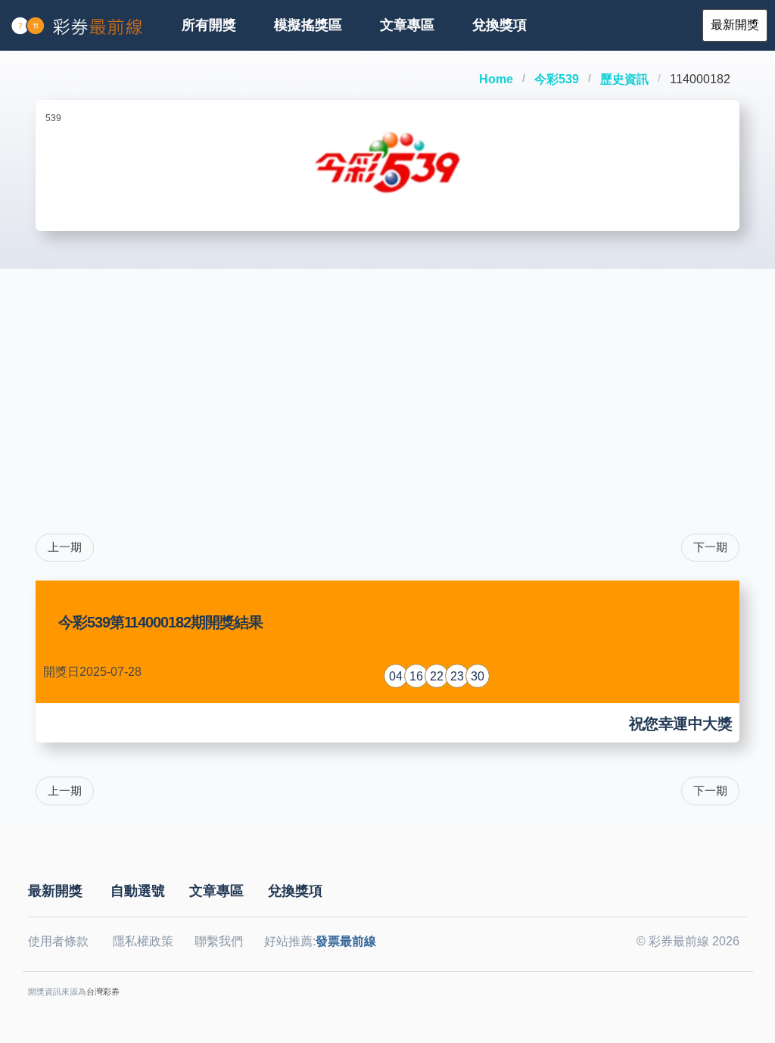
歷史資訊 (624, 79)
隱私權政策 (143, 941)
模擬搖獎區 (308, 25)
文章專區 (407, 25)
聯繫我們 (219, 941)
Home (496, 79)
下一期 (710, 546)
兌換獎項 (499, 25)
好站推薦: (320, 941)
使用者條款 (58, 941)
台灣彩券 (103, 991)
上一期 (65, 546)
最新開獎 (55, 890)
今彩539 (556, 79)
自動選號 (137, 890)
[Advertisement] (387, 382)
